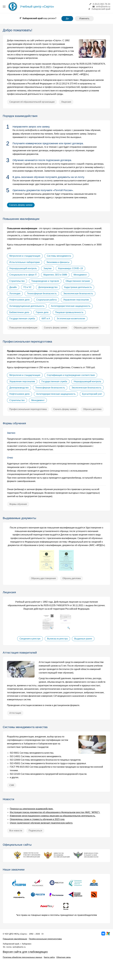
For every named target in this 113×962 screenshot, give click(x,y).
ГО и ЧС (27, 287)
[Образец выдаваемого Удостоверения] (46, 570)
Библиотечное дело (19, 312)
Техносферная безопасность (42, 293)
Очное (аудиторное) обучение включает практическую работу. (41, 823)
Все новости (15, 830)
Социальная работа (46, 300)
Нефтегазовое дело (19, 300)
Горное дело (42, 312)
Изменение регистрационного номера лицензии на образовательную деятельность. (52, 816)
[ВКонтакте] (103, 935)
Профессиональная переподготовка (28, 409)
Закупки (47, 268)
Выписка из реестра (57, 638)
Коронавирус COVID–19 (70, 268)
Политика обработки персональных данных (22, 957)
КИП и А (46, 318)
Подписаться (35, 830)
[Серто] (13, 11)
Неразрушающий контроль (23, 268)
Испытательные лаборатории (24, 262)
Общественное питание (78, 281)
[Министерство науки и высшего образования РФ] (26, 859)
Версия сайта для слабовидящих (25, 951)
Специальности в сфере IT (23, 275)
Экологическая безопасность (78, 293)
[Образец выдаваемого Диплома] (66, 570)
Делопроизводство (48, 287)
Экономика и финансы (57, 262)
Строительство (17, 281)
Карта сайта (49, 957)
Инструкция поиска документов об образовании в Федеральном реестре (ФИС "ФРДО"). (55, 812)
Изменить (84, 18)
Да (67, 18)
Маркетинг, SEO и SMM (55, 275)
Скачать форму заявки (20, 205)
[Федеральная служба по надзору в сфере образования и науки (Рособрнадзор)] (87, 859)
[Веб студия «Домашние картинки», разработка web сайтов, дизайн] (108, 935)
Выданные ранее (83, 638)
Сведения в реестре (30, 638)
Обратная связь (63, 957)
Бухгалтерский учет (92, 394)
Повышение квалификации (23, 327)
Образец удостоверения (86, 327)
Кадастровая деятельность (78, 287)
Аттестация (15, 713)
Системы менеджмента (59, 256)
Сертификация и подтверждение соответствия (71, 375)
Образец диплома (92, 409)
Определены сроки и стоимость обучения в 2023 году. (37, 819)
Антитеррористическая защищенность (70, 306)
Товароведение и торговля (45, 281)
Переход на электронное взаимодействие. (31, 809)
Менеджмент (80, 275)
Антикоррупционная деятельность (26, 306)
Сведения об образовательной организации (32, 102)
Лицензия (66, 102)
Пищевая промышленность (69, 312)
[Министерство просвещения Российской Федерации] (56, 859)
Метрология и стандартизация (24, 256)
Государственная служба (22, 318)
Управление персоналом (76, 300)
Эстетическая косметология (71, 318)
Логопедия (14, 293)
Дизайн (13, 287)
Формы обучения (18, 504)
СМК (11, 785)
